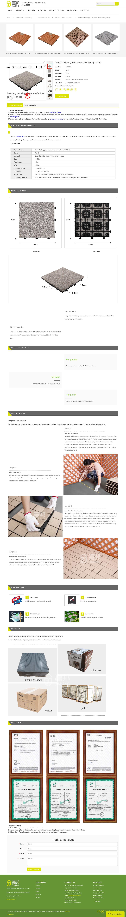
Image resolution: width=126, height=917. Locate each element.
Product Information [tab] (15, 105)
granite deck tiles (55, 112)
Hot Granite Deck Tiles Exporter (64, 17)
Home (8, 17)
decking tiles (14, 117)
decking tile (20, 136)
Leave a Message (33, 869)
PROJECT (52, 10)
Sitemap (97, 901)
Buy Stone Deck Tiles (44, 17)
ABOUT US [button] (30, 10)
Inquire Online (62, 96)
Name (21, 844)
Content (21, 858)
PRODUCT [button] (19, 10)
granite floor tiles (57, 119)
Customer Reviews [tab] (30, 105)
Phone (22, 849)
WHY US (61, 10)
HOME (10, 10)
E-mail (21, 853)
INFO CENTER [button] (71, 10)
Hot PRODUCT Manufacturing (24, 17)
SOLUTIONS (42, 10)
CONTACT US (84, 10)
